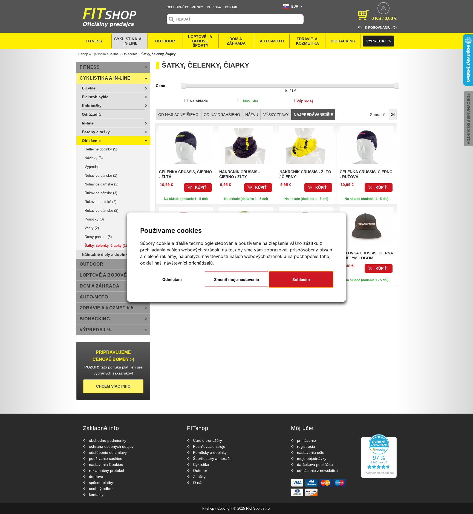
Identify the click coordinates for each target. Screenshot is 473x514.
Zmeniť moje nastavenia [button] (236, 279)
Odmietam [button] (172, 279)
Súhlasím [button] (301, 279)
